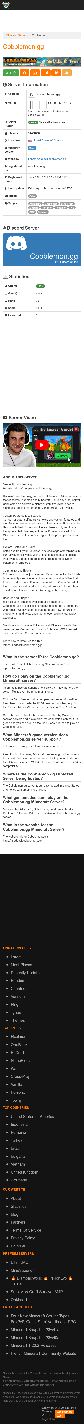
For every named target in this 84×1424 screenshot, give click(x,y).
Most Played (21, 964)
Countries (19, 988)
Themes (18, 1020)
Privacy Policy (23, 1238)
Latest (16, 956)
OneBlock (19, 1044)
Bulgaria (18, 1156)
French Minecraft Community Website (43, 1353)
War (14, 1068)
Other (32, 196)
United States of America (48, 140)
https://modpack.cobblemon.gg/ (47, 159)
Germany (19, 1180)
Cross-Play (20, 1076)
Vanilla (16, 1084)
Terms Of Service (26, 1230)
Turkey (16, 1140)
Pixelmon (47, 207)
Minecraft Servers (17, 35)
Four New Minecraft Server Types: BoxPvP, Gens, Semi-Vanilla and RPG (43, 1318)
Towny (16, 1100)
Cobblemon (51, 203)
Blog (14, 1214)
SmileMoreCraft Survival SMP (37, 1291)
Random (18, 980)
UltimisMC (19, 1262)
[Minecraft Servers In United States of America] (30, 140)
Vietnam (18, 1164)
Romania (18, 1132)
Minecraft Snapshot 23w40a (35, 1337)
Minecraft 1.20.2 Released (34, 1345)
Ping (14, 1004)
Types (16, 1012)
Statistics (18, 1206)
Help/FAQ (19, 1246)
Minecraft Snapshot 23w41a (35, 1329)
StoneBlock (20, 1060)
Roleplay (18, 1092)
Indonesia (19, 1124)
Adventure (35, 203)
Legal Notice (49, 1419)
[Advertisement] (42, 22)
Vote (8, 73)
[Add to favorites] (56, 72)
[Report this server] (67, 72)
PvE (72, 207)
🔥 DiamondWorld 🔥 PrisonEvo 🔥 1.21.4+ (42, 1280)
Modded (33, 207)
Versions (18, 996)
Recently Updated (26, 972)
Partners (18, 1222)
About (16, 1198)
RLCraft (17, 1052)
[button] (31, 95)
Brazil (15, 1148)
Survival (42, 212)
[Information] (24, 72)
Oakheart (19, 1299)
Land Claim (67, 203)
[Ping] (46, 72)
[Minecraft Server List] (5, 5)
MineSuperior (22, 1270)
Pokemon (61, 207)
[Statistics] (35, 72)
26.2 (31, 147)
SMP (32, 212)
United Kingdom (24, 1172)
